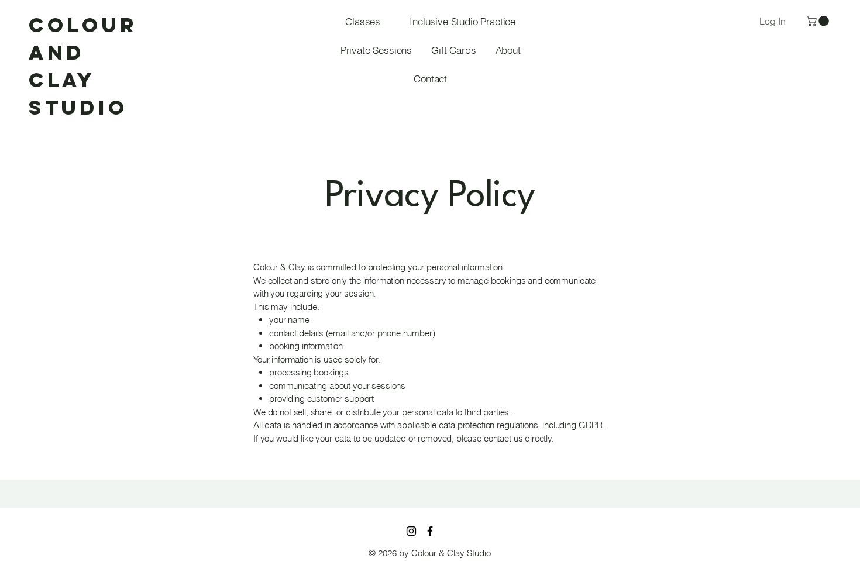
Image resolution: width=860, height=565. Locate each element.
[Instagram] (411, 531)
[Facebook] (430, 531)
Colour (83, 24)
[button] (818, 21)
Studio (78, 107)
